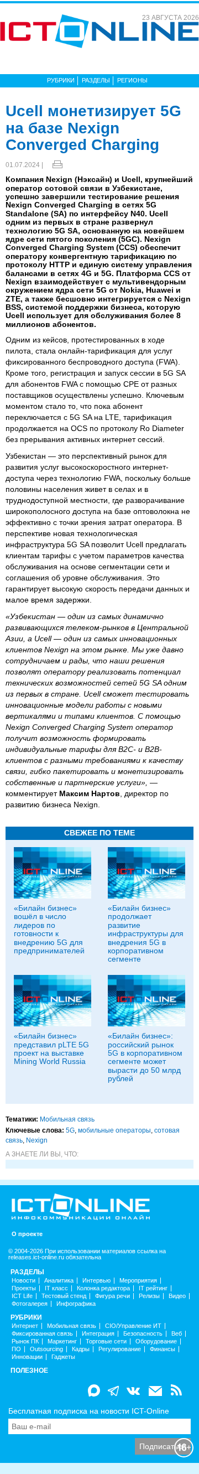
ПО (16, 1349)
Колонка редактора (103, 1288)
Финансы (162, 1349)
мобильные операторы (114, 1130)
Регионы (132, 80)
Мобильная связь (67, 1119)
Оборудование (156, 1341)
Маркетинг (62, 1341)
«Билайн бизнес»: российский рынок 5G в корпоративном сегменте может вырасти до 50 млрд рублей (145, 1057)
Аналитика (59, 1281)
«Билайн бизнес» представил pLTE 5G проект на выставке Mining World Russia (51, 1048)
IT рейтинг (153, 1288)
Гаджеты (63, 1357)
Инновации (27, 1357)
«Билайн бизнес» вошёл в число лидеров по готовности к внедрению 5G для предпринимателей (49, 929)
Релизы (149, 1296)
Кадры (81, 1349)
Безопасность (143, 1334)
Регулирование (119, 1349)
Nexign (37, 1140)
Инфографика (76, 1304)
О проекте (27, 1234)
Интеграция (98, 1334)
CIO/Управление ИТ (133, 1326)
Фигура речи (112, 1296)
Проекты (24, 1288)
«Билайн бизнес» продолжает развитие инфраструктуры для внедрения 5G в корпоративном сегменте (146, 933)
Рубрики (61, 80)
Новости (23, 1281)
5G (70, 1130)
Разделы (96, 80)
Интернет (25, 1326)
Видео (177, 1296)
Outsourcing (46, 1349)
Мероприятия (138, 1281)
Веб (176, 1334)
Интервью (96, 1281)
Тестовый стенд (63, 1296)
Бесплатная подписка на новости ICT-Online (88, 1411)
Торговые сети (106, 1341)
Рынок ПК (25, 1341)
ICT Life (22, 1296)
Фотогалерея (30, 1304)
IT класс (56, 1288)
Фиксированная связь (42, 1334)
